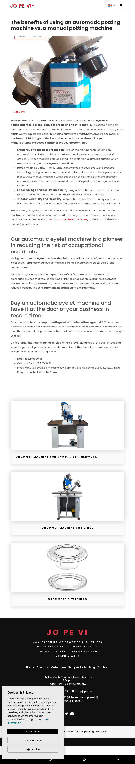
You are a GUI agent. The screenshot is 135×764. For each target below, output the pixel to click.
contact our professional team (68, 219)
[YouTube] (72, 714)
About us (43, 667)
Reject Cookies (33, 749)
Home (30, 667)
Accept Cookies (33, 731)
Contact (103, 667)
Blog (92, 667)
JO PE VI (21, 5)
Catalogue (58, 667)
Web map (80, 731)
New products (77, 667)
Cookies (68, 731)
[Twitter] (67, 714)
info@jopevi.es (33, 358)
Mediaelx (101, 731)
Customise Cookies (33, 740)
